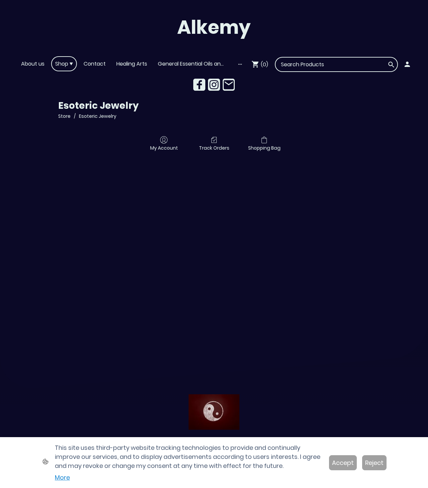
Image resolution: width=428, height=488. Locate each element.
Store (64, 116)
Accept (343, 463)
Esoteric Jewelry (97, 116)
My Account (164, 148)
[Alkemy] (214, 48)
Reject (374, 463)
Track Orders (214, 148)
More (62, 477)
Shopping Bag (264, 148)
